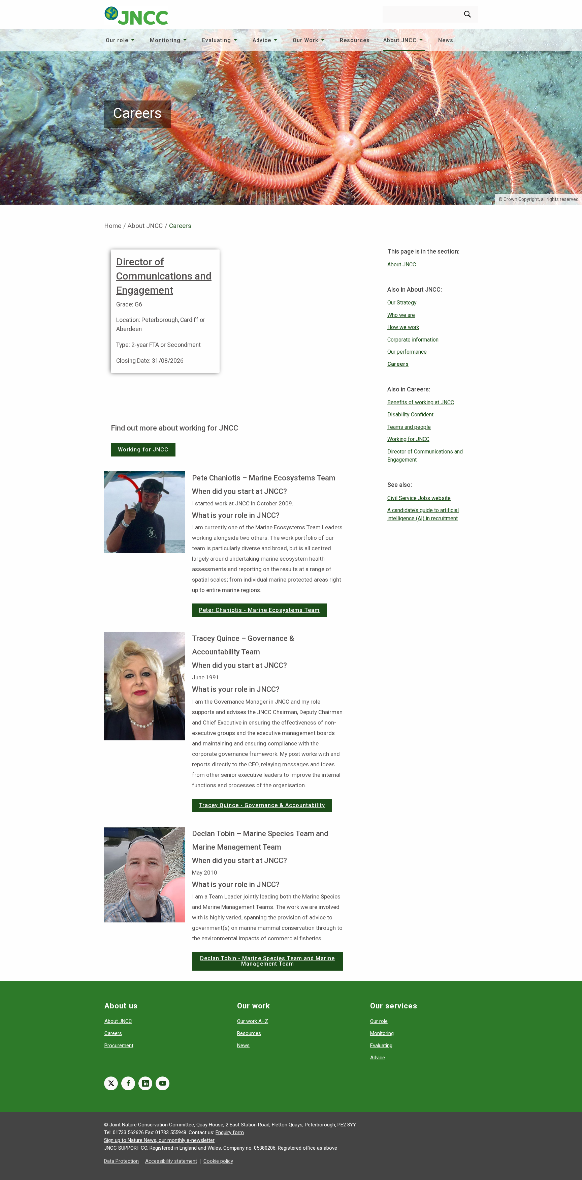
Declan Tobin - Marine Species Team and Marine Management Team (267, 961)
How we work (403, 327)
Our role (117, 40)
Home (112, 226)
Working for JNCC (143, 449)
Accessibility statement (171, 1161)
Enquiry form (230, 1132)
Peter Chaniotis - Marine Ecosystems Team (259, 610)
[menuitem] (121, 40)
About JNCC (400, 40)
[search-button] (467, 14)
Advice (262, 40)
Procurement (118, 1045)
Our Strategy (402, 302)
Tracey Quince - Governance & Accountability (262, 805)
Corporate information (413, 339)
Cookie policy (218, 1161)
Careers (398, 364)
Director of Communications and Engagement (164, 276)
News (445, 40)
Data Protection (121, 1161)
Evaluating (216, 40)
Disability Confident (410, 414)
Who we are (401, 315)
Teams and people (409, 427)
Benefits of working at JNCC (420, 402)
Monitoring (165, 40)
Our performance (407, 352)
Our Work (305, 40)
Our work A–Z (252, 1021)
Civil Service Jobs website (419, 498)
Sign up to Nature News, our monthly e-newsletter (159, 1140)
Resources (355, 40)
